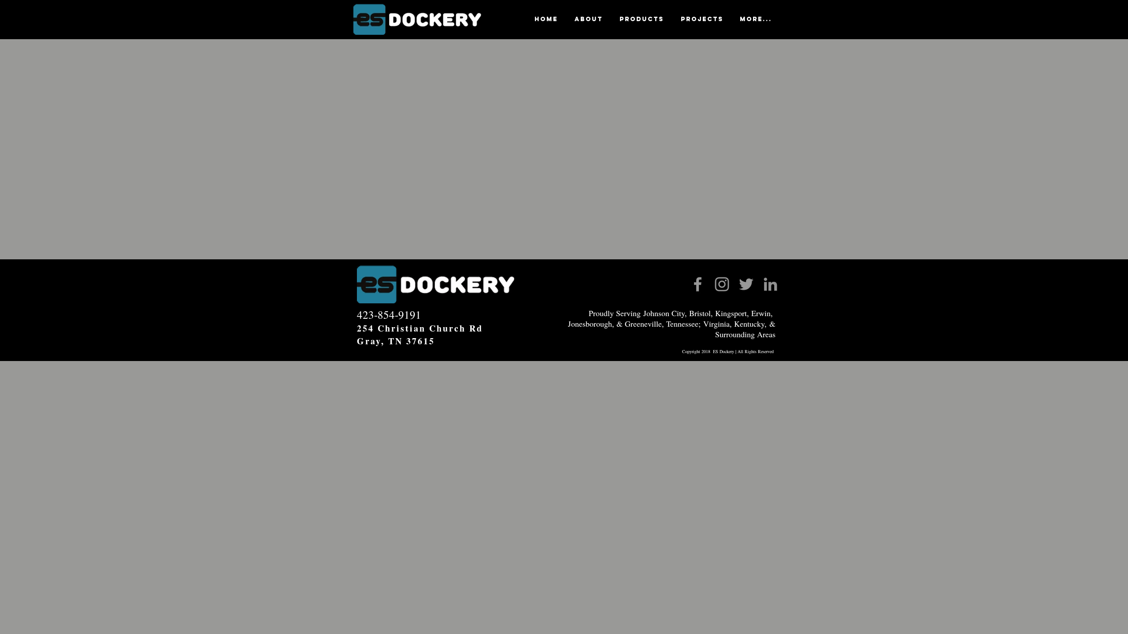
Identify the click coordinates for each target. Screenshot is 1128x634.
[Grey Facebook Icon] (697, 284)
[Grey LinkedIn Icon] (770, 284)
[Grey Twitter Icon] (746, 284)
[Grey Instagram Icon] (721, 284)
